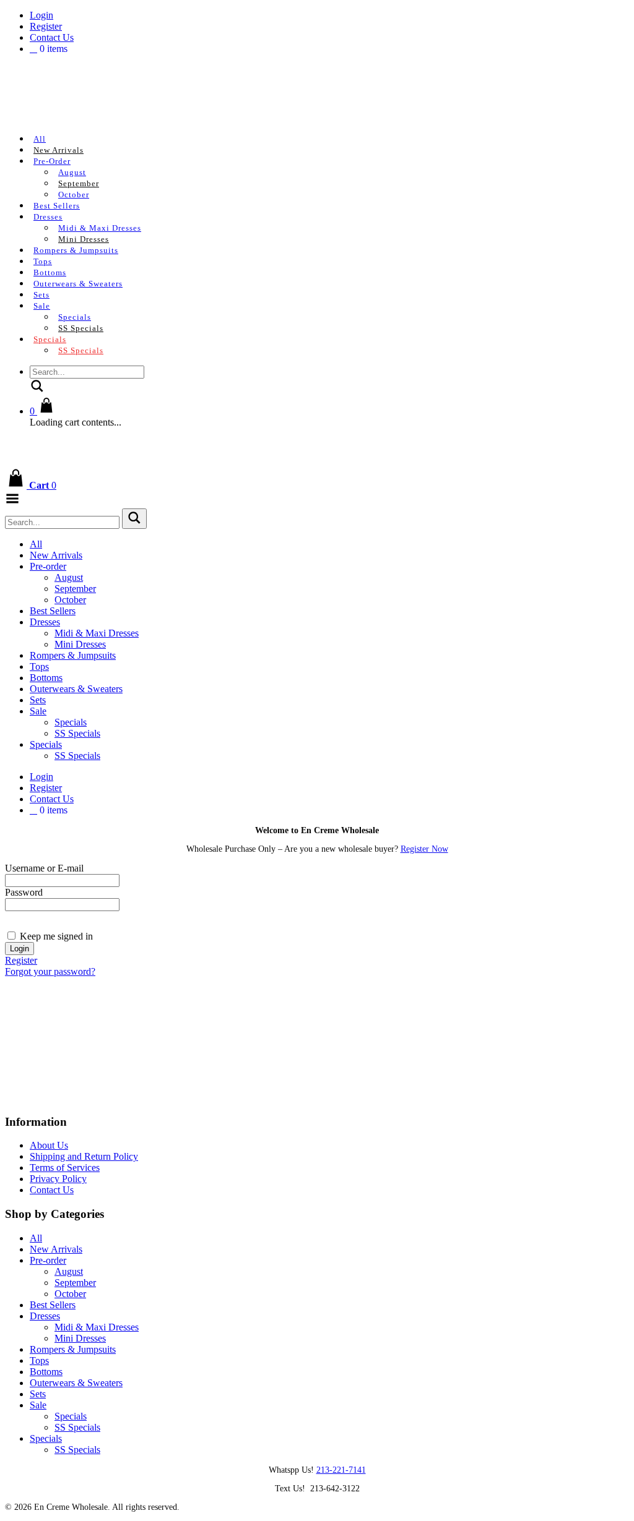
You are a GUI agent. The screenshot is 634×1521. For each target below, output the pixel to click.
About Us (49, 1145)
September (78, 183)
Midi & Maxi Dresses (99, 228)
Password (24, 892)
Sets (41, 294)
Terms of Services (65, 1167)
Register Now (424, 849)
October (73, 194)
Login (41, 15)
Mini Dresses (83, 239)
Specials (74, 317)
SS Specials (80, 328)
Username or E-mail (44, 868)
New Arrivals (58, 150)
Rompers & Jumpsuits (75, 250)
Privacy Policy (58, 1178)
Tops (42, 261)
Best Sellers (56, 205)
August (72, 172)
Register (46, 26)
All (39, 139)
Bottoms (49, 272)
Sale (41, 306)
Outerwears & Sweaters (78, 283)
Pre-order (52, 161)
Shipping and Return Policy (84, 1156)
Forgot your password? (50, 971)
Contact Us (52, 37)
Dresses (48, 216)
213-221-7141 (341, 1470)
